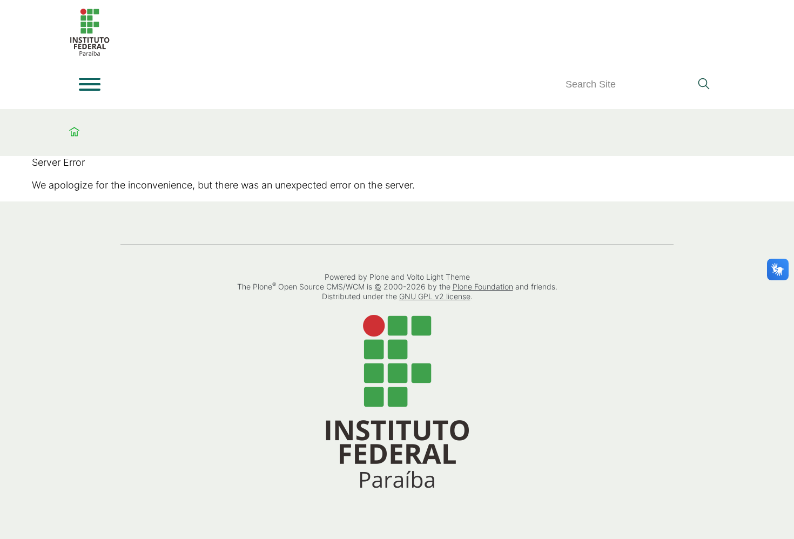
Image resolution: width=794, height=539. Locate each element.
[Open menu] (90, 84)
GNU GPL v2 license (434, 296)
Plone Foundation (483, 286)
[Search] (703, 85)
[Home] (90, 53)
